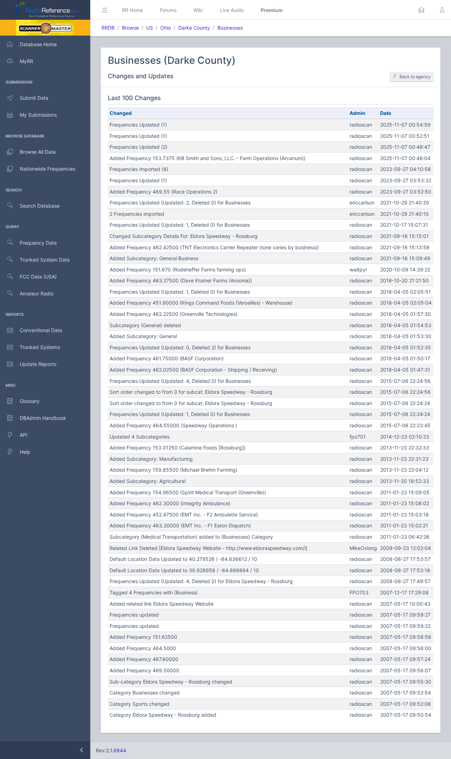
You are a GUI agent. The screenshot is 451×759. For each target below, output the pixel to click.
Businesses (230, 28)
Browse (130, 28)
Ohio (165, 28)
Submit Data (34, 98)
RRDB (108, 28)
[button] (421, 10)
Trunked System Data (45, 260)
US (149, 28)
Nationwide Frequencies (47, 169)
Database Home (38, 44)
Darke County (194, 28)
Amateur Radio (37, 293)
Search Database (40, 206)
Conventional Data (41, 330)
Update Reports (38, 364)
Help (25, 452)
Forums (168, 10)
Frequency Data (38, 243)
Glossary (29, 401)
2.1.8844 (116, 750)
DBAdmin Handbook (43, 418)
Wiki (198, 10)
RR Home (132, 10)
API (23, 435)
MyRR (26, 61)
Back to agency (415, 76)
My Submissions (38, 115)
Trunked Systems (40, 347)
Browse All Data (38, 152)
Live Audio (232, 10)
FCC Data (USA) (38, 277)
